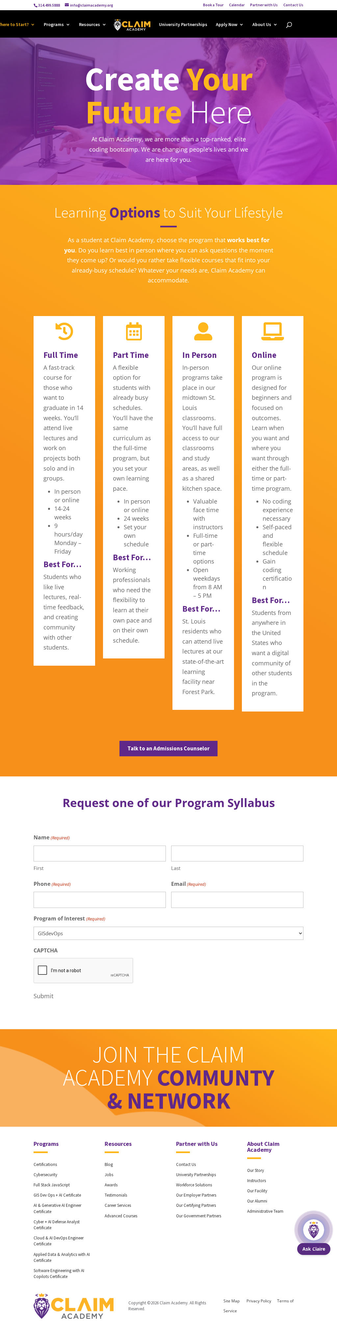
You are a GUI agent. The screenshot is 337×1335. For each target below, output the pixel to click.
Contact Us (293, 5)
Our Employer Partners (196, 1195)
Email (188, 883)
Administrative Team (265, 1211)
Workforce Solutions (194, 1185)
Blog (109, 1164)
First (38, 868)
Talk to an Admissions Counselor (168, 748)
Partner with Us (264, 5)
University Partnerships (183, 24)
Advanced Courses (121, 1216)
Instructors (256, 1180)
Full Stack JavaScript (52, 1185)
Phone (52, 883)
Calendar (237, 5)
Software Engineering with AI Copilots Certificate (59, 1273)
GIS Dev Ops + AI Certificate (57, 1195)
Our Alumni (257, 1201)
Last (175, 868)
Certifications (45, 1164)
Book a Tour (213, 5)
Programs (54, 24)
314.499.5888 (49, 5)
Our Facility (257, 1191)
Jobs (109, 1174)
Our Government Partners (198, 1216)
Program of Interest (69, 918)
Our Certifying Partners (196, 1205)
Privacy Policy (258, 1301)
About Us (261, 24)
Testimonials (116, 1195)
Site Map (231, 1301)
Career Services (118, 1205)
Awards (111, 1185)
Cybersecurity (45, 1174)
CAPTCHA (46, 950)
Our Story (255, 1170)
